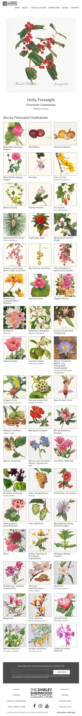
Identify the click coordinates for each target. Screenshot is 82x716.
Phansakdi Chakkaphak (41, 104)
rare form (71, 712)
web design (61, 712)
